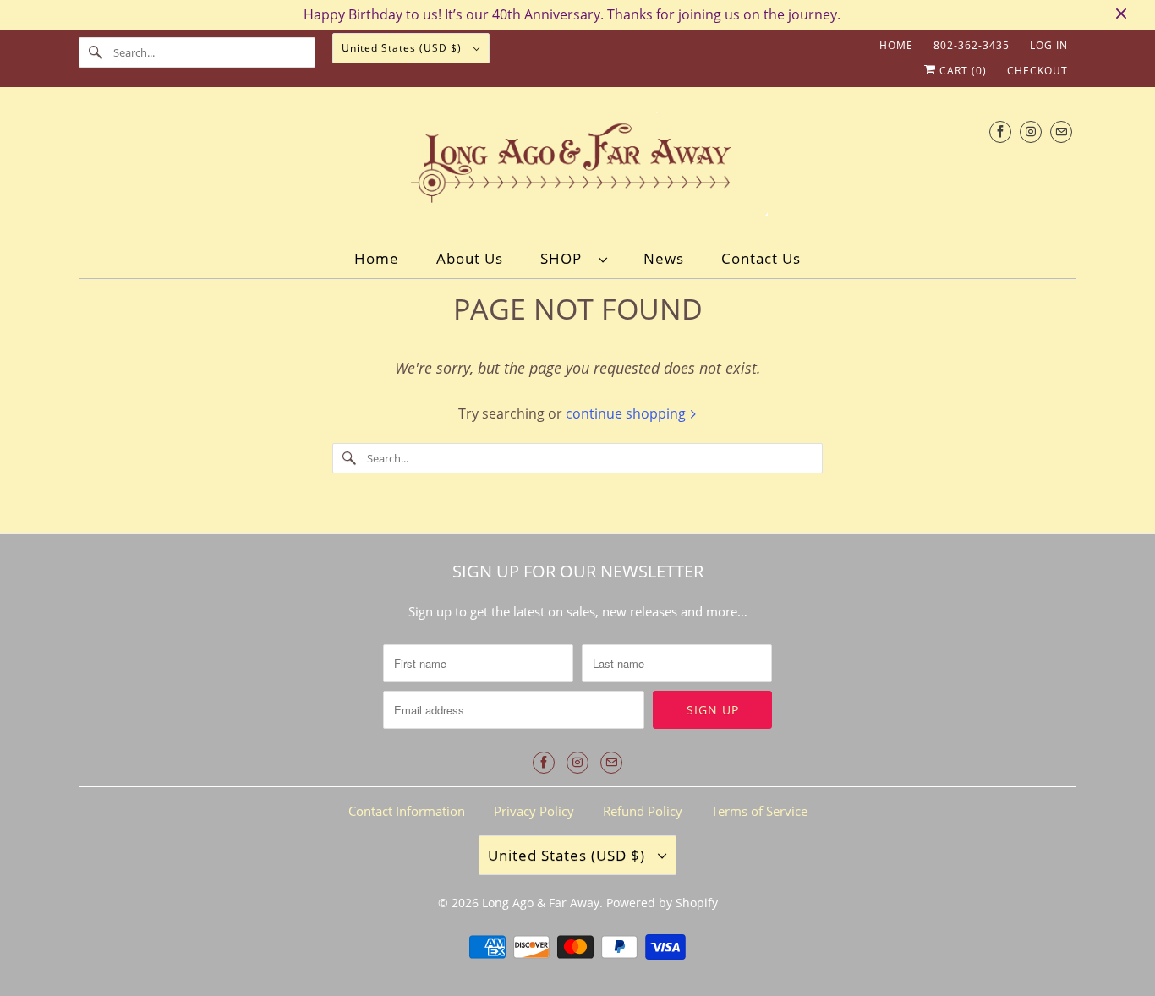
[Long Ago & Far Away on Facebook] (1000, 131)
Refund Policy (642, 810)
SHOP (565, 258)
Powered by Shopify (662, 903)
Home (896, 45)
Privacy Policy (534, 810)
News (663, 258)
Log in (1049, 45)
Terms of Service (759, 810)
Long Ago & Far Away (540, 903)
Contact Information (406, 810)
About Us (469, 258)
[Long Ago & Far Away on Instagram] (1031, 131)
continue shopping (627, 413)
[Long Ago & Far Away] (577, 167)
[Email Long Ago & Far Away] (1061, 131)
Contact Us (761, 258)
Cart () (961, 70)
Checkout (1037, 70)
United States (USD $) (403, 48)
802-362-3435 (971, 45)
